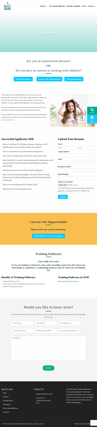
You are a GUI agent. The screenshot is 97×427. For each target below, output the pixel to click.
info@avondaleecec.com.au (44, 394)
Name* (60, 144)
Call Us (92, 112)
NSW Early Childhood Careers (68, 281)
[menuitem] (44, 6)
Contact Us (91, 6)
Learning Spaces (8, 400)
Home (5, 393)
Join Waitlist (92, 121)
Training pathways (73, 79)
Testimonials (6, 404)
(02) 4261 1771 (40, 398)
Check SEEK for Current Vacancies (48, 236)
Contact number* (63, 151)
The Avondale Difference (57, 6)
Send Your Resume (23, 79)
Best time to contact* (64, 166)
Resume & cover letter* (65, 182)
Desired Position (63, 174)
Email (60, 159)
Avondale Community (73, 6)
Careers (84, 6)
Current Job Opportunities (49, 79)
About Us (43, 6)
